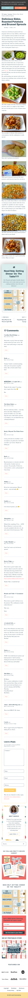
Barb (5, 456)
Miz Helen (7, 673)
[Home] (2, 14)
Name (6, 771)
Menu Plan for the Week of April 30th (7, 319)
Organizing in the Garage (21, 319)
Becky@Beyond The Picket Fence (13, 431)
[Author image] (3, 27)
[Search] (23, 843)
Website (7, 785)
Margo (6, 27)
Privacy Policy (10, 990)
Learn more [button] (21, 4)
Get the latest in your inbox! (14, 932)
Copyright (6, 988)
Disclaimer (13, 988)
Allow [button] (20, 7)
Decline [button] (7, 7)
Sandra (6, 501)
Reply (6, 350)
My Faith (19, 990)
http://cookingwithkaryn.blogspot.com (14, 578)
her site (6, 70)
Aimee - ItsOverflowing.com (12, 705)
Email (6, 778)
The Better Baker (9, 404)
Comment (7, 750)
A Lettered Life (8, 623)
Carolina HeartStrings (10, 335)
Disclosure (21, 988)
